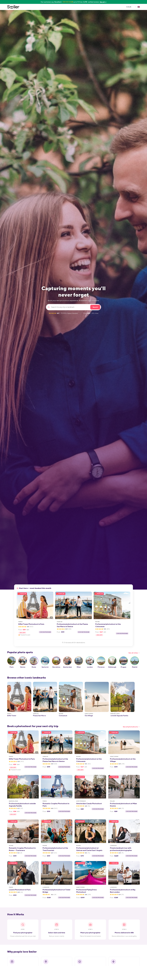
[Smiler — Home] (13, 7)
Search (95, 307)
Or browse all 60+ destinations (74, 642)
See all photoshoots (130, 727)
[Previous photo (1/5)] (19, 605)
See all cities (133, 653)
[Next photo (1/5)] (51, 605)
